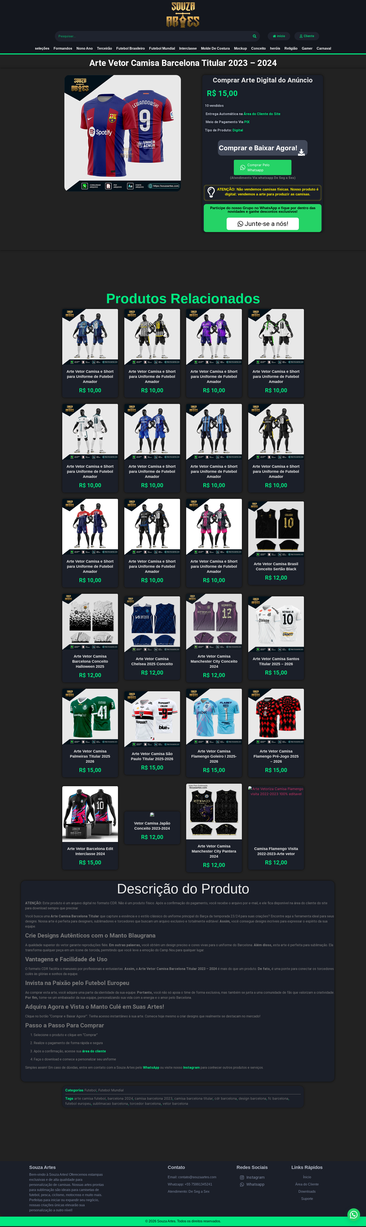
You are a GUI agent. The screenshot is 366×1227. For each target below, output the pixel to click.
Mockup (240, 48)
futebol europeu (78, 1103)
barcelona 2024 (120, 1098)
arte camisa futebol (90, 1098)
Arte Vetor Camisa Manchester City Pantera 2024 (214, 851)
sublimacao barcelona (110, 1103)
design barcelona (252, 1098)
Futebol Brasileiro (130, 48)
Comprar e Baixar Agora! (258, 148)
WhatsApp (151, 1068)
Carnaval (324, 48)
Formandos (63, 48)
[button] (353, 1214)
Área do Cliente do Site (261, 114)
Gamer (307, 48)
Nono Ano (84, 48)
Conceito (258, 48)
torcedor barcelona (145, 1103)
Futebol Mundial (162, 48)
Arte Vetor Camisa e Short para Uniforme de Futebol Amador (90, 376)
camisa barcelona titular (193, 1098)
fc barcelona (278, 1098)
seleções (42, 48)
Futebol (90, 1090)
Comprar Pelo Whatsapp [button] (258, 167)
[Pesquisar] (254, 36)
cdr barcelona (226, 1098)
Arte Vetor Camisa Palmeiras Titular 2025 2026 (90, 756)
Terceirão (104, 48)
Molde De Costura (215, 48)
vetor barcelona (175, 1103)
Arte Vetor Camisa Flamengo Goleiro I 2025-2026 (214, 756)
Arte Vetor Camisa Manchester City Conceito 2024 (214, 661)
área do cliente (94, 1051)
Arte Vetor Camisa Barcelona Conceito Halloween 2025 (90, 661)
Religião (291, 48)
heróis (275, 48)
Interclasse (188, 48)
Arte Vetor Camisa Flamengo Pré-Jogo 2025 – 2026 (275, 756)
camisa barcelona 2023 (153, 1098)
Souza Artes (42, 1167)
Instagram (191, 1068)
